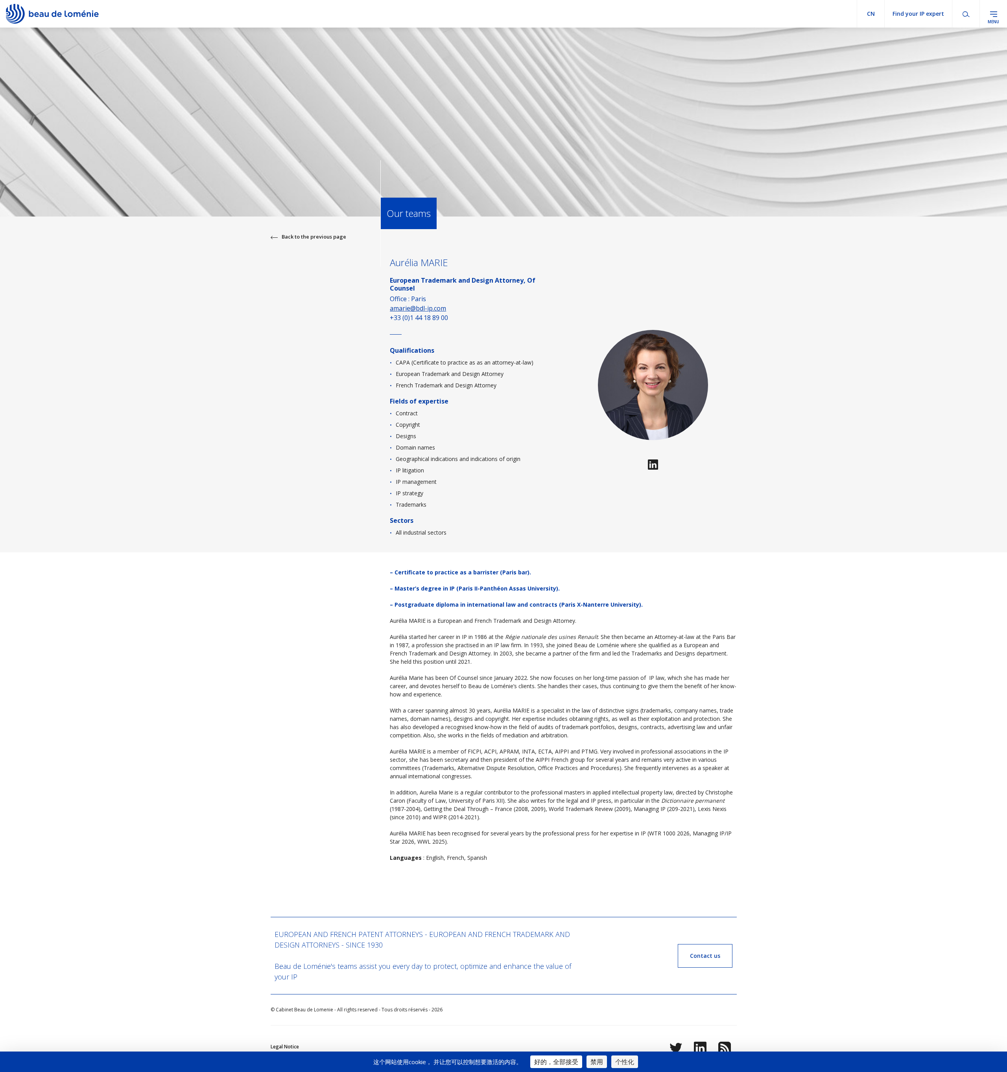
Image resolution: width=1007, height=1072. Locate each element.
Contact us (705, 955)
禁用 (596, 1061)
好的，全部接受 (556, 1061)
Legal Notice (285, 1046)
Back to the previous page (314, 236)
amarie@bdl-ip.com (418, 308)
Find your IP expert (918, 13)
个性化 (624, 1061)
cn (871, 13)
